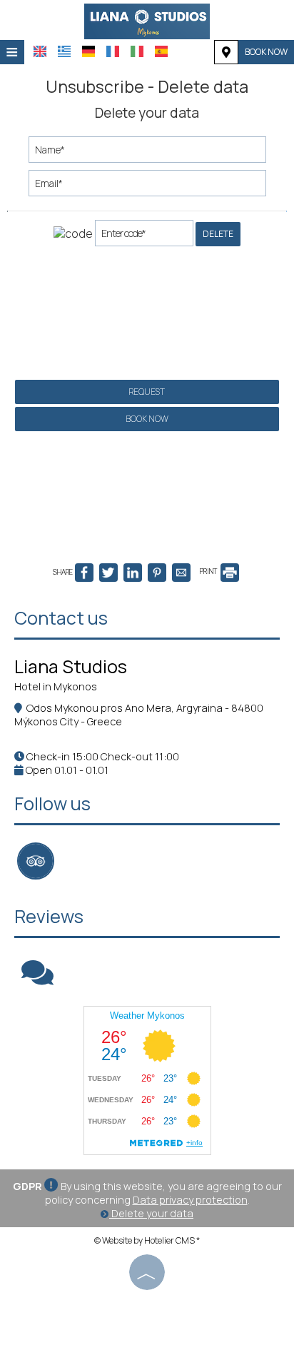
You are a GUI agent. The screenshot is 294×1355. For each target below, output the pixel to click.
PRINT (209, 571)
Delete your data (151, 1213)
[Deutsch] (88, 51)
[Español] (161, 51)
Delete (218, 234)
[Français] (113, 51)
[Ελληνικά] (64, 51)
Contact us (61, 617)
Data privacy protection (190, 1200)
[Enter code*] (144, 236)
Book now (266, 52)
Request (146, 392)
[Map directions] (226, 52)
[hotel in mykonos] (147, 20)
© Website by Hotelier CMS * (147, 1240)
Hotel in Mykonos (55, 686)
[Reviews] (37, 979)
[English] (40, 51)
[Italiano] (137, 51)
